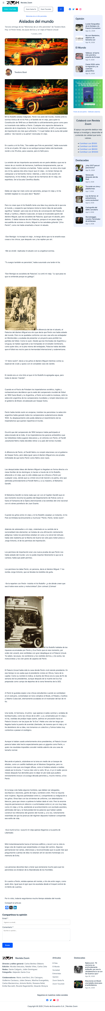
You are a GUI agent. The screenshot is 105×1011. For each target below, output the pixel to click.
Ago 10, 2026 (90, 170)
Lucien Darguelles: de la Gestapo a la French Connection (93, 26)
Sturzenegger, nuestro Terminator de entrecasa (93, 219)
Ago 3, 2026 (90, 224)
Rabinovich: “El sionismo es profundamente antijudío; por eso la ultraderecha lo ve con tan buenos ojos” (94, 968)
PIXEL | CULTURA (10, 9)
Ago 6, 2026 (90, 203)
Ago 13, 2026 (90, 73)
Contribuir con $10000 (89, 152)
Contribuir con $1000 (88, 143)
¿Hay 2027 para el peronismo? (92, 166)
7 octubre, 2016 (36, 34)
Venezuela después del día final (92, 177)
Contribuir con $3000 (88, 146)
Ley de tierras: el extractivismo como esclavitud (92, 198)
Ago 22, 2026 (90, 31)
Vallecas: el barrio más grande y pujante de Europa (93, 55)
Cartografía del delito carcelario (92, 208)
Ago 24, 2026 (90, 988)
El (77, 47)
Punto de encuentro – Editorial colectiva (87, 112)
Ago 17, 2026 (90, 60)
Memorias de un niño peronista (36, 16)
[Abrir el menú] (3, 2)
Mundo (82, 47)
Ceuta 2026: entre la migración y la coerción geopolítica (93, 67)
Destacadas (82, 160)
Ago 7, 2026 (90, 191)
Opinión (80, 18)
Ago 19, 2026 (90, 42)
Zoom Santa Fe (31, 9)
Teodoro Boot (20, 72)
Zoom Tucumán (46, 9)
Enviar (7, 945)
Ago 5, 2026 (90, 212)
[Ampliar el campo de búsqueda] (61, 9)
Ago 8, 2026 (90, 182)
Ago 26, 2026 (90, 976)
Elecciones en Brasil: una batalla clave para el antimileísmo (93, 983)
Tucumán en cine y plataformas (93, 187)
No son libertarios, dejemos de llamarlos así (93, 37)
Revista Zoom (22, 958)
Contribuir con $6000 (88, 149)
